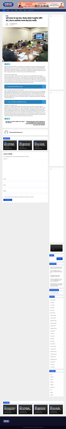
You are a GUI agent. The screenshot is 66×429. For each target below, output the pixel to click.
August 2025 (52, 330)
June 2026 (52, 305)
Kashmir (51, 376)
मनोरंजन (21, 10)
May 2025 (52, 338)
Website (4, 190)
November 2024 (53, 354)
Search (51, 255)
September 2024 (53, 359)
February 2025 (53, 346)
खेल (12, 10)
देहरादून (51, 392)
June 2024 (52, 367)
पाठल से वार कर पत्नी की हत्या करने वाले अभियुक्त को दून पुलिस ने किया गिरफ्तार (9, 409)
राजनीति (25, 10)
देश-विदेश (16, 10)
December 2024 (53, 351)
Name (4, 178)
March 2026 (52, 312)
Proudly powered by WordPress (28, 427)
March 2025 (52, 343)
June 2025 (52, 336)
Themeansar (41, 427)
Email (4, 184)
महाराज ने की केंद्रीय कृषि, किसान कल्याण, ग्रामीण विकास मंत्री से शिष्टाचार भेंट (10, 145)
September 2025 (53, 328)
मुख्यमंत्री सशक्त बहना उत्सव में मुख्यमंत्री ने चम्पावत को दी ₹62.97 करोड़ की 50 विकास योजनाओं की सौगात (56, 284)
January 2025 (53, 348)
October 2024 (53, 356)
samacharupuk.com (14, 23)
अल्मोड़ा (51, 379)
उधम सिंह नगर (52, 387)
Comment (5, 158)
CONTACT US (30, 10)
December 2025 (53, 320)
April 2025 (52, 341)
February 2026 (53, 315)
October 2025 (53, 325)
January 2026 (53, 318)
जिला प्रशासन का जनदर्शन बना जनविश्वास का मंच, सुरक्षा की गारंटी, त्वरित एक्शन (15, 122)
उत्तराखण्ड (7, 10)
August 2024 (52, 361)
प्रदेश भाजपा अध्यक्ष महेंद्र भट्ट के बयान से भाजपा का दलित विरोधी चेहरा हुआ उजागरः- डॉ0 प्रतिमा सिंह (56, 280)
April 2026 (52, 310)
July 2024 (52, 364)
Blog (51, 374)
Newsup (37, 427)
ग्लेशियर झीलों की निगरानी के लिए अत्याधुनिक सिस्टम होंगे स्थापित (24, 145)
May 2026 (52, 307)
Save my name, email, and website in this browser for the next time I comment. (19, 196)
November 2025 (53, 323)
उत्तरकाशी (51, 382)
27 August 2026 (8, 411)
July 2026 (52, 302)
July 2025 (52, 333)
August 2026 (52, 299)
